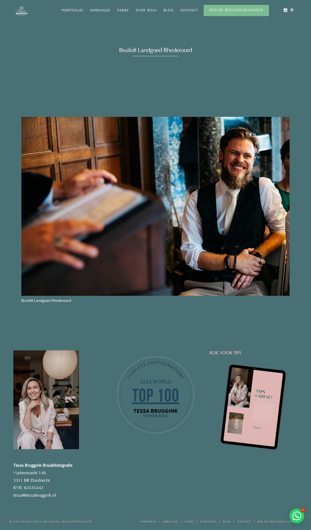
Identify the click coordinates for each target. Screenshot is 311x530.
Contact (189, 10)
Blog (169, 10)
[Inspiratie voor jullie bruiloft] (292, 10)
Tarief (123, 10)
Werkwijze (100, 10)
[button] (297, 516)
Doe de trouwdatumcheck (236, 10)
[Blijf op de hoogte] (285, 10)
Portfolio (72, 10)
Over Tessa (146, 10)
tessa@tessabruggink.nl (34, 495)
